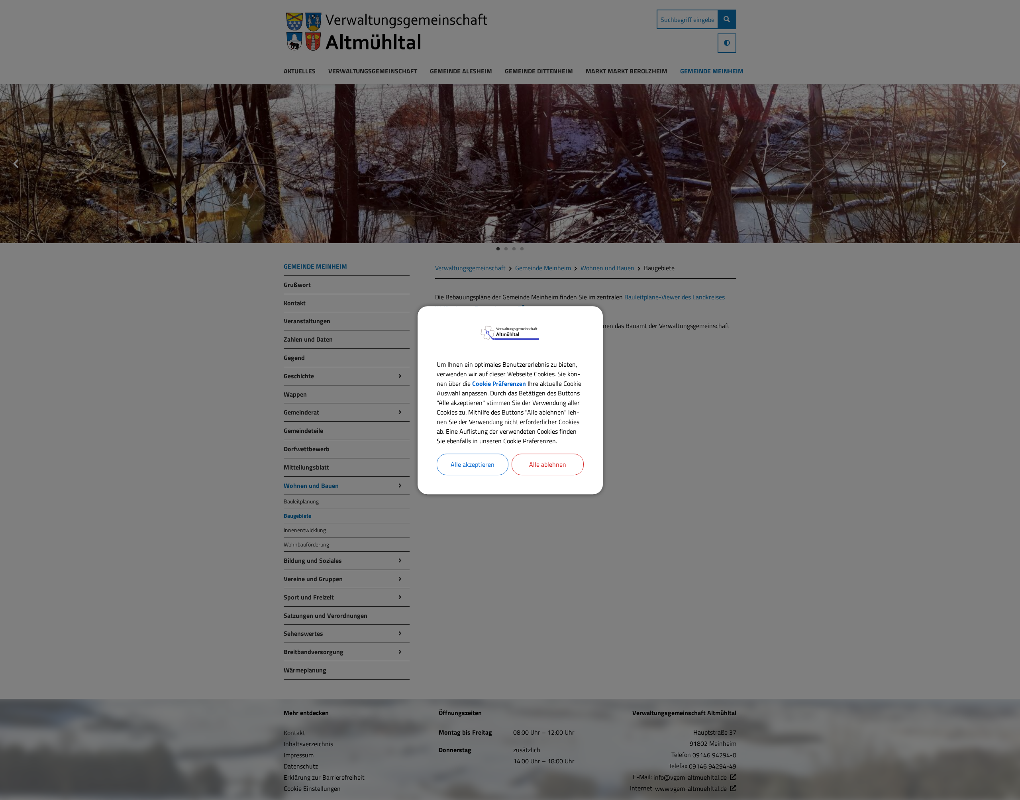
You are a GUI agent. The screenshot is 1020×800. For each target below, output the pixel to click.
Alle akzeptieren (472, 464)
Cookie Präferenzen (499, 383)
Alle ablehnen (547, 464)
